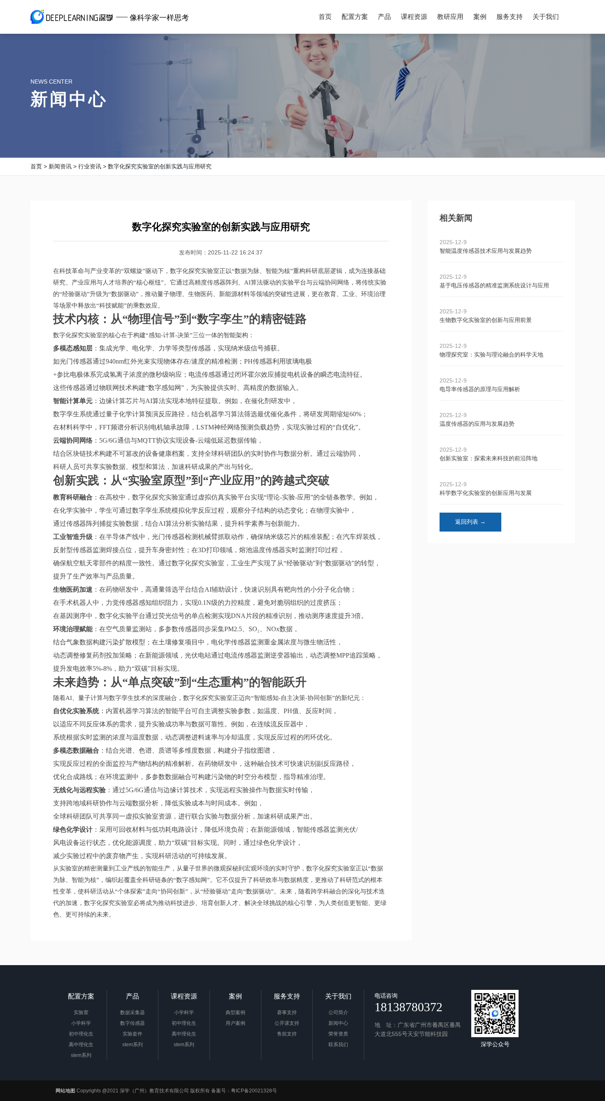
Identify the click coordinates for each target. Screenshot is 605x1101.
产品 (132, 996)
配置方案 (81, 996)
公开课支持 (287, 1023)
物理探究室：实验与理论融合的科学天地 (491, 354)
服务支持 (287, 996)
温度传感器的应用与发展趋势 (477, 423)
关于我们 (338, 996)
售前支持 (287, 1034)
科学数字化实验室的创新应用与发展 (486, 493)
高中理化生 (81, 1044)
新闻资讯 (60, 166)
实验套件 (132, 1034)
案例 (235, 996)
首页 (36, 166)
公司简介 (338, 1012)
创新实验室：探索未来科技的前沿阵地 (489, 458)
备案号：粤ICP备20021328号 (244, 1091)
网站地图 (65, 1091)
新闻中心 (69, 99)
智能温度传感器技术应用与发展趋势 (486, 250)
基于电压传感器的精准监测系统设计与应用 (494, 285)
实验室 (81, 1012)
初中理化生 (81, 1034)
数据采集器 (132, 1012)
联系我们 (338, 1044)
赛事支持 (287, 1012)
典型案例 (235, 1012)
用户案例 (235, 1023)
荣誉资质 (338, 1034)
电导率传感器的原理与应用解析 (480, 389)
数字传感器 (132, 1023)
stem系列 (81, 1055)
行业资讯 (89, 166)
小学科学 (81, 1023)
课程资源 (184, 996)
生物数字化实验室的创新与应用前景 (486, 320)
